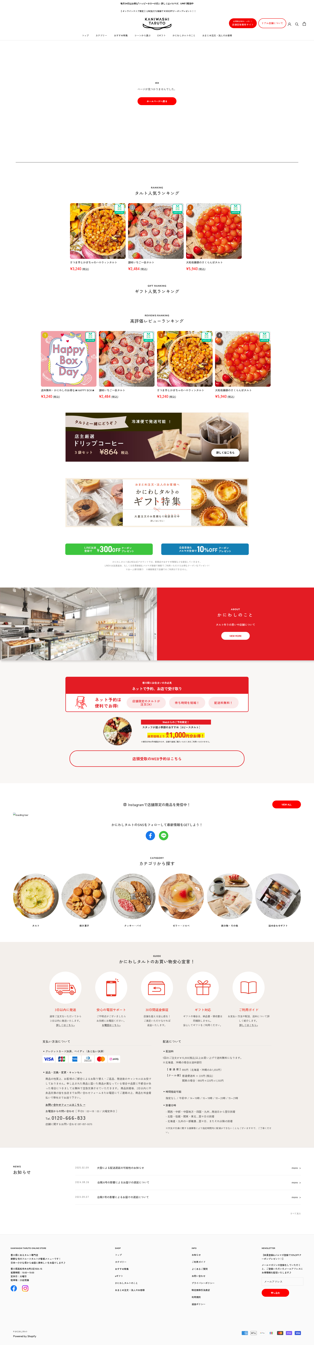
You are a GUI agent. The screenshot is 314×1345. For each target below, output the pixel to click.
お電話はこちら (111, 1025)
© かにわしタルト (20, 1331)
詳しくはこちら (65, 1025)
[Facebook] (14, 1288)
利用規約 (196, 1297)
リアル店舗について (272, 23)
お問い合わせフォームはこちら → (65, 1105)
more (296, 1168)
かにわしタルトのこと (184, 35)
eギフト (161, 35)
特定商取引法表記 (201, 1290)
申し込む (275, 1292)
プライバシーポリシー (203, 1283)
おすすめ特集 (121, 35)
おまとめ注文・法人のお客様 (217, 35)
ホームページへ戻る (157, 101)
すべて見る (295, 1213)
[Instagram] (25, 1288)
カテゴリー (101, 35)
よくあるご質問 (200, 1269)
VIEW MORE (235, 635)
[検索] (297, 24)
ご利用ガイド (198, 1261)
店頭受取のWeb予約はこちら (157, 758)
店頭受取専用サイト (243, 23)
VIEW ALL (287, 804)
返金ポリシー (198, 1304)
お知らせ (196, 1254)
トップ (85, 35)
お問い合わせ (198, 1276)
